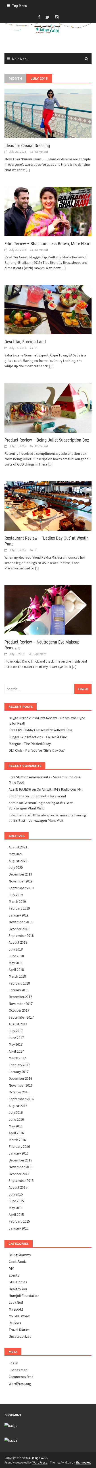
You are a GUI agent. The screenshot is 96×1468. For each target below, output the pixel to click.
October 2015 (19, 1174)
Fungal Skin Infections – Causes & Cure (38, 737)
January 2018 (19, 990)
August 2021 (18, 847)
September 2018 (21, 935)
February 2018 (19, 983)
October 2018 (19, 929)
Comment (41, 152)
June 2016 (16, 1119)
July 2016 (16, 1112)
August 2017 (18, 1024)
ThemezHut (83, 1462)
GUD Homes (18, 1282)
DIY (11, 1268)
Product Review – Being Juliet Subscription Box (46, 440)
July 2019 (16, 895)
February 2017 (19, 1064)
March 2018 (17, 976)
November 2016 (21, 1085)
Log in (13, 1363)
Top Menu (19, 5)
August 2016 (18, 1105)
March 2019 (17, 901)
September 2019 (21, 888)
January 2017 (19, 1071)
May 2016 (16, 1126)
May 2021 (16, 854)
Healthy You (18, 1289)
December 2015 (20, 1160)
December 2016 (20, 1078)
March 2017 (17, 1058)
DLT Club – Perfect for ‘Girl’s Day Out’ (37, 750)
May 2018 (16, 963)
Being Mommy (20, 1255)
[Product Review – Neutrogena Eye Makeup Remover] (48, 609)
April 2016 (16, 1133)
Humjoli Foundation (24, 1295)
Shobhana (16, 796)
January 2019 (19, 915)
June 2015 (16, 1201)
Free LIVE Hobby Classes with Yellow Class (40, 730)
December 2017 (20, 996)
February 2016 (19, 1146)
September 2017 (21, 1017)
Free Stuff (16, 777)
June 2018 (16, 956)
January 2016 (19, 1153)
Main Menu (20, 58)
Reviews (15, 1323)
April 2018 (16, 969)
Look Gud (16, 1302)
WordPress (39, 1462)
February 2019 (19, 908)
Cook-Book (17, 1261)
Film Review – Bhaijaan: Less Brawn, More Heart (47, 243)
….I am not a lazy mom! (47, 796)
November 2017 (21, 1003)
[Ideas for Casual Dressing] (48, 113)
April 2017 (16, 1051)
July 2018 (16, 949)
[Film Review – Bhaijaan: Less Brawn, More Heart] (48, 211)
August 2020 (18, 860)
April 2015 (16, 1214)
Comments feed (21, 1376)
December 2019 (20, 874)
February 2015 (19, 1221)
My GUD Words (20, 1316)
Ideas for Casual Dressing (27, 145)
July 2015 (16, 1194)
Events (14, 1275)
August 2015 (18, 1187)
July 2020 (16, 867)
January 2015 (19, 1228)
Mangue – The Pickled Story (30, 743)
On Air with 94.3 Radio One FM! (60, 789)
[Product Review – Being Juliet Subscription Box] (48, 407)
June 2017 (16, 1037)
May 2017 (16, 1044)
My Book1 (16, 1309)
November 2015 (21, 1167)
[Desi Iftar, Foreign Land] (48, 309)
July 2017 (16, 1030)
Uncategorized (20, 1336)
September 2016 (21, 1099)
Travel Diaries (19, 1329)
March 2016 (17, 1139)
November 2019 (21, 881)
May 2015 (16, 1208)
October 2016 (19, 1092)
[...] (27, 169)
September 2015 (21, 1180)
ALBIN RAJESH (20, 789)
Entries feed (18, 1370)
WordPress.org (20, 1383)
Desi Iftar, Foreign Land (25, 341)
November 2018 (21, 922)
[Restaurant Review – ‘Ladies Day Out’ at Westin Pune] (48, 505)
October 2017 (19, 1010)
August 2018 (18, 942)
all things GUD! (37, 1458)
